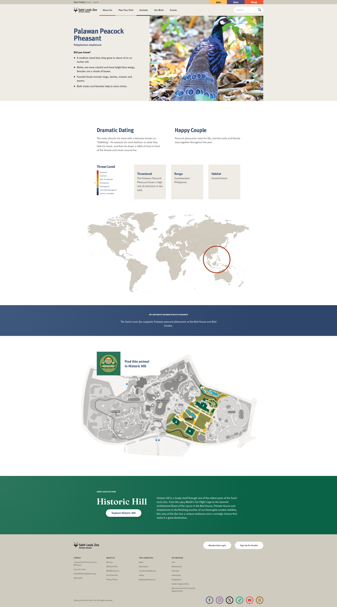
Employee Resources (147, 579)
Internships (176, 575)
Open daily (78, 577)
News (141, 562)
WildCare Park (112, 566)
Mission (109, 562)
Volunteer (175, 570)
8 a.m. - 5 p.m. (86, 2)
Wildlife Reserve (112, 570)
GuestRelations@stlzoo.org (85, 573)
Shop (254, 2)
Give (235, 2)
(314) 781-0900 (80, 569)
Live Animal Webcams (147, 570)
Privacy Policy (111, 579)
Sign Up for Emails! (249, 545)
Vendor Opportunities (180, 583)
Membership (177, 566)
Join (218, 2)
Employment (176, 579)
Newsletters (143, 566)
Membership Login (217, 545)
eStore (141, 575)
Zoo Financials (112, 575)
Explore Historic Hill (124, 513)
